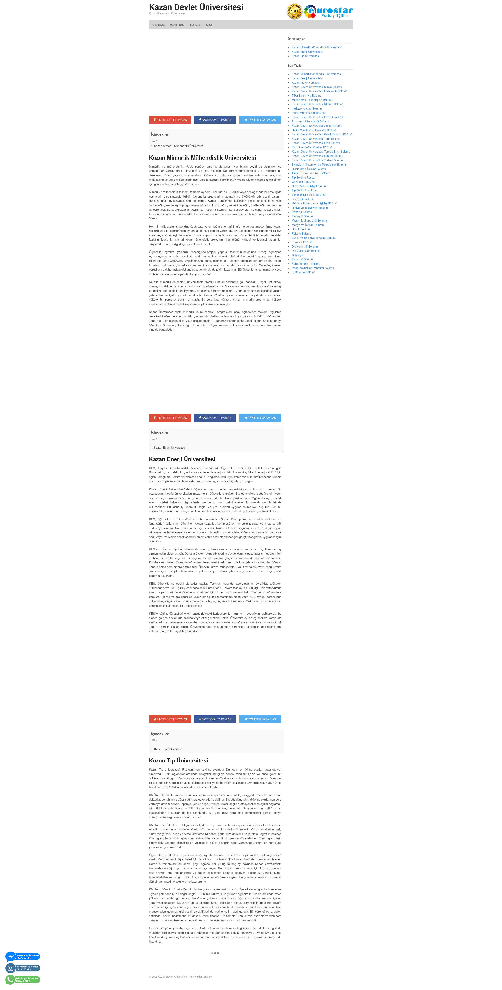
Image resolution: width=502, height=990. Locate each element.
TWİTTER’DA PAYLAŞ (262, 418)
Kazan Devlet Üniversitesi (196, 6)
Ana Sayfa (158, 24)
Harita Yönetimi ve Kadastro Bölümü (314, 130)
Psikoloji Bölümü (302, 212)
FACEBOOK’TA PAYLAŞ (216, 418)
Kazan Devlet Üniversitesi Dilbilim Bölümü (317, 156)
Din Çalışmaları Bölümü (306, 251)
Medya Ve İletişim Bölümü (308, 225)
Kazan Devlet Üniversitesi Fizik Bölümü (316, 143)
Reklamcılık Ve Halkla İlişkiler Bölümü (314, 203)
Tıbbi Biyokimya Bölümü (306, 95)
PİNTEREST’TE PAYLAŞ (171, 418)
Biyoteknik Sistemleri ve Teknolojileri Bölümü (319, 164)
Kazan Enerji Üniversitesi (169, 447)
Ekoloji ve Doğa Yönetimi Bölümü (312, 147)
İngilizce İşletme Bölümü (307, 108)
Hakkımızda (177, 24)
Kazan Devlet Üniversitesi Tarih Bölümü (316, 139)
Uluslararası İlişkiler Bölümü (309, 169)
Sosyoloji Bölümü (302, 199)
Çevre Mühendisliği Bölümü (309, 186)
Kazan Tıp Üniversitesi (168, 749)
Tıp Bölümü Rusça (303, 177)
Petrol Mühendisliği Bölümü (309, 113)
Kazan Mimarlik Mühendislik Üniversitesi (179, 146)
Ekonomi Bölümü (302, 259)
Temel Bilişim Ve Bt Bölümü (309, 195)
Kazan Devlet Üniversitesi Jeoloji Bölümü (317, 126)
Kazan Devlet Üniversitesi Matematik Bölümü (319, 91)
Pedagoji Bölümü (302, 216)
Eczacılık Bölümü (302, 242)
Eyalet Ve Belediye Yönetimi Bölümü (314, 238)
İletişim (210, 24)
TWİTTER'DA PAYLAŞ (262, 119)
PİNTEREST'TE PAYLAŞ (171, 119)
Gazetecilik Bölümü (304, 182)
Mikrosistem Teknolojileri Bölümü (312, 100)
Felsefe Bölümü (301, 233)
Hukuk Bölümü (301, 229)
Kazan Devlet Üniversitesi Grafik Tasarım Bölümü (322, 134)
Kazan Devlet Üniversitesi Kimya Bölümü (317, 87)
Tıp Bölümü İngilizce (304, 190)
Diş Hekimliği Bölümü (305, 246)
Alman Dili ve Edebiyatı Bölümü (311, 173)
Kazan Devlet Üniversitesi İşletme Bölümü (317, 104)
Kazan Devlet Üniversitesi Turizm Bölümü (317, 160)
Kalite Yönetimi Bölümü (306, 264)
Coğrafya (297, 255)
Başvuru (195, 24)
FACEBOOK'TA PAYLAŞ (216, 119)
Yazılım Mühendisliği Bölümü (309, 220)
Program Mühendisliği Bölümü (310, 121)
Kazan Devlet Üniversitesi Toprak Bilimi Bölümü (321, 151)
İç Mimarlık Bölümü (303, 272)
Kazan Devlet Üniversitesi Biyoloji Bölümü (317, 117)
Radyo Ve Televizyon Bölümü (310, 207)
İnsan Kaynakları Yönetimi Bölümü (313, 268)
